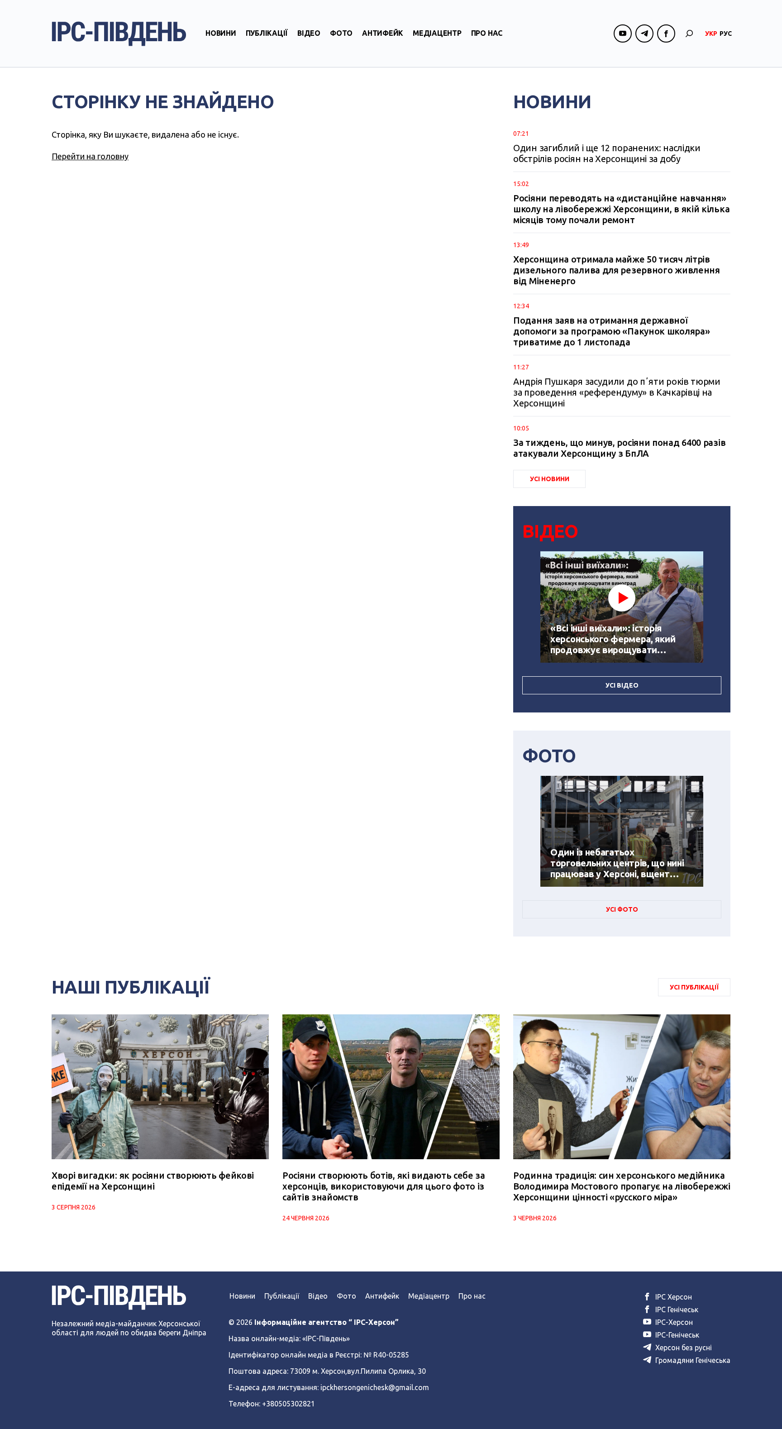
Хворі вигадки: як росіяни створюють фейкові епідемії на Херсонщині (153, 1180)
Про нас (486, 33)
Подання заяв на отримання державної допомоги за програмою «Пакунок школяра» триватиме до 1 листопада (611, 331)
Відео (308, 33)
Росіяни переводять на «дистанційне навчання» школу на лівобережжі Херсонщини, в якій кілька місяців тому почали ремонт (621, 209)
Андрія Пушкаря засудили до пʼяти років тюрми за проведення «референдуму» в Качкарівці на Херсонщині (616, 392)
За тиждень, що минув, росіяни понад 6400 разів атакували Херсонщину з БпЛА (619, 448)
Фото (341, 33)
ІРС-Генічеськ (676, 1335)
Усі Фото (622, 909)
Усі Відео (622, 685)
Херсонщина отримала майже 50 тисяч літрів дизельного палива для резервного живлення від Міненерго (616, 270)
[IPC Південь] (119, 33)
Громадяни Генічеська (691, 1360)
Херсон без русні (682, 1347)
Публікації (267, 33)
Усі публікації (694, 987)
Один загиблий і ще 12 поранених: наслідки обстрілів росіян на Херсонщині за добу (607, 153)
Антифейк (382, 33)
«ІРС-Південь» (326, 1338)
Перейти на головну (90, 156)
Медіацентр (437, 33)
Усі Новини (549, 479)
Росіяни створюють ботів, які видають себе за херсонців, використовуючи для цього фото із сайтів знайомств (383, 1186)
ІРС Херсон (672, 1297)
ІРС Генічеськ (675, 1309)
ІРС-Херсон (673, 1322)
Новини (220, 33)
